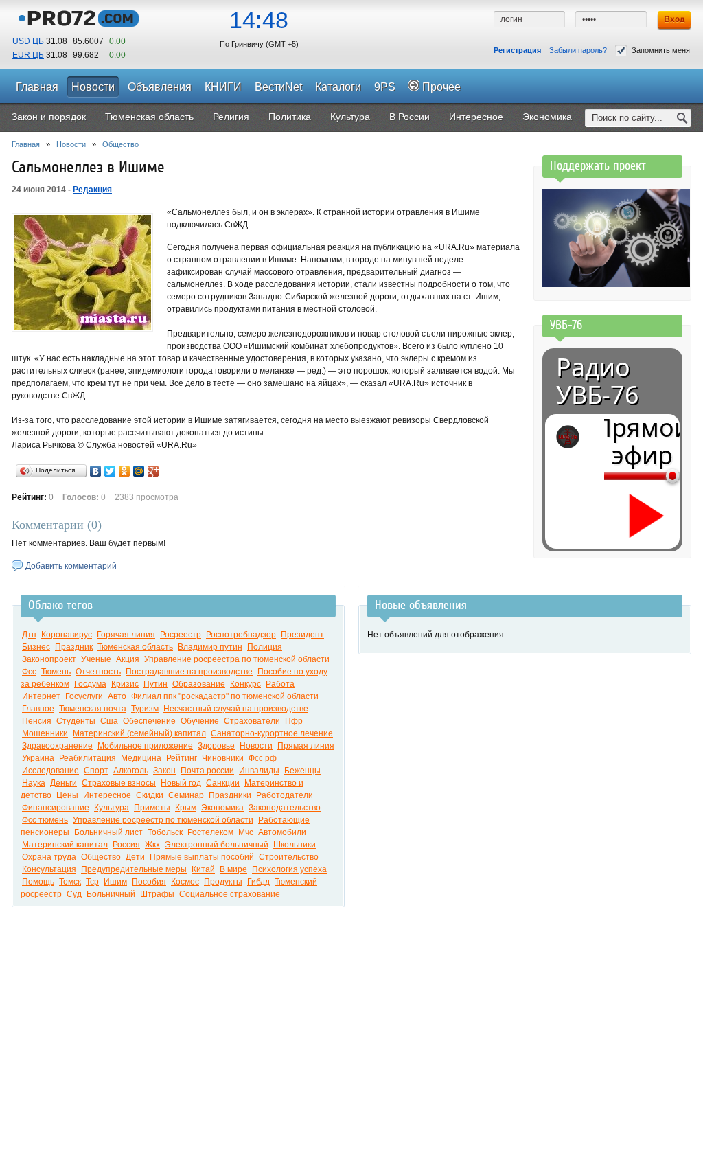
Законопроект (49, 659)
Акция (127, 659)
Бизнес (36, 647)
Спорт (96, 770)
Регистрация (517, 50)
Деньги (63, 783)
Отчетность (98, 671)
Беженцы (302, 770)
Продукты (223, 882)
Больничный (111, 894)
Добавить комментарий (71, 566)
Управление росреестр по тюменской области (163, 820)
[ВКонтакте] (96, 471)
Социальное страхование (229, 894)
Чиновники (223, 758)
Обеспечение (149, 721)
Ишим (115, 882)
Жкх (152, 845)
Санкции (223, 783)
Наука (33, 783)
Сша (109, 721)
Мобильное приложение (145, 746)
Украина (38, 758)
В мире (233, 869)
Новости (71, 144)
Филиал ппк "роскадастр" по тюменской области (225, 696)
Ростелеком (210, 832)
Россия (126, 845)
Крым (185, 807)
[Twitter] (110, 471)
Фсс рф (263, 758)
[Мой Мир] (139, 471)
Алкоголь (130, 770)
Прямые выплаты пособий (202, 857)
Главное (38, 709)
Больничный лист (108, 832)
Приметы (152, 807)
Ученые (96, 659)
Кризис (125, 684)
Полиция (264, 647)
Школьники (294, 845)
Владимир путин (210, 647)
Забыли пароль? (578, 50)
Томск (70, 882)
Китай (203, 869)
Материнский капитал (65, 845)
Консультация (49, 869)
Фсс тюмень (45, 820)
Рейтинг (181, 758)
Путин (155, 684)
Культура (111, 807)
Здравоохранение (57, 746)
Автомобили (282, 832)
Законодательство (285, 807)
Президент (302, 634)
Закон (164, 770)
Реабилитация (87, 758)
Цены (67, 795)
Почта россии (207, 770)
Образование (198, 684)
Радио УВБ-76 (597, 381)
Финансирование (55, 807)
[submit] (682, 118)
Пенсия (36, 721)
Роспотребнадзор (241, 634)
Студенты (75, 721)
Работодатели (284, 795)
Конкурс (245, 684)
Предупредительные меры (134, 869)
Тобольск (165, 832)
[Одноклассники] (124, 471)
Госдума (90, 684)
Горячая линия (126, 634)
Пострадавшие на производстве (189, 671)
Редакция (92, 189)
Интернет (41, 696)
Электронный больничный (216, 845)
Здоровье (216, 746)
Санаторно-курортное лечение (272, 733)
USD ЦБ (28, 41)
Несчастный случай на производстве (235, 709)
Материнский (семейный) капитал (139, 733)
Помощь (38, 882)
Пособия (149, 882)
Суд (74, 894)
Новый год (181, 783)
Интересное (107, 795)
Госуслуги (84, 696)
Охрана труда (49, 857)
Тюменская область (135, 647)
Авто (117, 696)
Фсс (29, 671)
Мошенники (45, 733)
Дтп (29, 634)
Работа (280, 684)
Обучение (200, 721)
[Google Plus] (153, 471)
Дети (135, 857)
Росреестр (180, 634)
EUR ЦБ (28, 55)
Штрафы (157, 894)
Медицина (141, 758)
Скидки (149, 795)
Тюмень (56, 671)
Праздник (74, 647)
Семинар (186, 795)
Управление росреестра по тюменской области (237, 659)
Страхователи (252, 721)
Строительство (289, 857)
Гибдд (258, 882)
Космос (185, 882)
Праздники (230, 795)
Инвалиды (259, 770)
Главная (26, 144)
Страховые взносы (119, 783)
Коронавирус (66, 634)
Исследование (50, 770)
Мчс (245, 832)
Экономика (222, 807)
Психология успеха (289, 869)
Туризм (145, 709)
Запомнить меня (661, 50)
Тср (92, 882)
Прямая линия (305, 746)
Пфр (294, 721)
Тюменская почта (92, 709)
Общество (120, 144)
